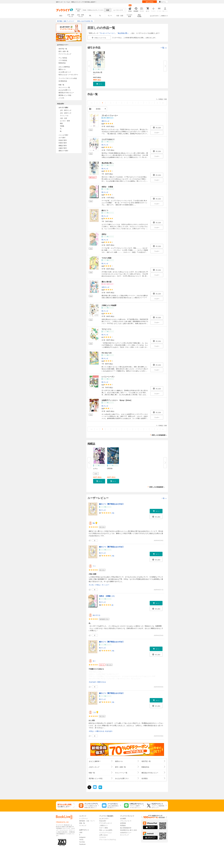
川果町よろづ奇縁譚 (109, 305)
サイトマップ (124, 835)
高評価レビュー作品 (65, 95)
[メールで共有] (95, 788)
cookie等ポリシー (125, 832)
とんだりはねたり (108, 139)
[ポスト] (89, 787)
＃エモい (92, 585)
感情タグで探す (63, 151)
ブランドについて (125, 821)
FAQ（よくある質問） (106, 830)
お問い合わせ (103, 835)
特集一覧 (61, 85)
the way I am (107, 353)
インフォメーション (105, 832)
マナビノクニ (106, 329)
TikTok (81, 839)
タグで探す (62, 137)
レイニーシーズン (108, 376)
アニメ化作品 (63, 58)
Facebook (82, 844)
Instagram (82, 837)
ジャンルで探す (63, 135)
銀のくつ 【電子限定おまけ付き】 (111, 504)
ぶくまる (61, 98)
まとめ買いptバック (65, 72)
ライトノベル (64, 115)
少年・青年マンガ (70, 15)
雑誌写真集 (139, 15)
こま (94, 712)
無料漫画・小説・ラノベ (87, 821)
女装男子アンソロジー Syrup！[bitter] (116, 400)
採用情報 (123, 823)
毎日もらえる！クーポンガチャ (68, 74)
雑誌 (61, 123)
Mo (94, 523)
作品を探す (102, 821)
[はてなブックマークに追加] (100, 789)
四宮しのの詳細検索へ (159, 435)
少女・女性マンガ (80, 15)
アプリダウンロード (105, 823)
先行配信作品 (63, 81)
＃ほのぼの (92, 682)
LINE (80, 832)
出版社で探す (63, 148)
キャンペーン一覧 (64, 87)
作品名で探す (63, 140)
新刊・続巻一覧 (63, 51)
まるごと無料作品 (64, 67)
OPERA (109, 468)
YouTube (82, 842)
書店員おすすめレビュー (66, 92)
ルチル (95, 468)
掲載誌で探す (63, 145)
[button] (99, 84)
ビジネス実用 (129, 15)
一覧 (164, 47)
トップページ (83, 818)
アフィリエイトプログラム (107, 839)
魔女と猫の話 (106, 281)
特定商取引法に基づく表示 (128, 830)
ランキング (82, 825)
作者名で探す (63, 143)
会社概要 (123, 818)
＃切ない (98, 585)
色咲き (104, 234)
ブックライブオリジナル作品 (68, 78)
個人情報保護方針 (125, 828)
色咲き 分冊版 (107, 186)
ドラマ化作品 (63, 60)
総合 (61, 15)
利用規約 (123, 825)
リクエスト (102, 837)
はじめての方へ (154, 16)
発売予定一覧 (63, 49)
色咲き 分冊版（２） (107, 596)
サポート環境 (103, 828)
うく (94, 566)
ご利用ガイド (164, 16)
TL (100, 15)
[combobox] (93, 10)
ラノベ (110, 15)
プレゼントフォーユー (107, 33)
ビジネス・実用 (65, 121)
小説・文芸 (119, 15)
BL (90, 15)
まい (94, 661)
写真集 (62, 126)
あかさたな (96, 615)
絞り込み (78, 10)
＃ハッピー (105, 585)
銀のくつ (105, 210)
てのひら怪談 (106, 258)
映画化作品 (62, 63)
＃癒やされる (101, 682)
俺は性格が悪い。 (124, 33)
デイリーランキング (65, 54)
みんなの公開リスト (65, 90)
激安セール (62, 69)
